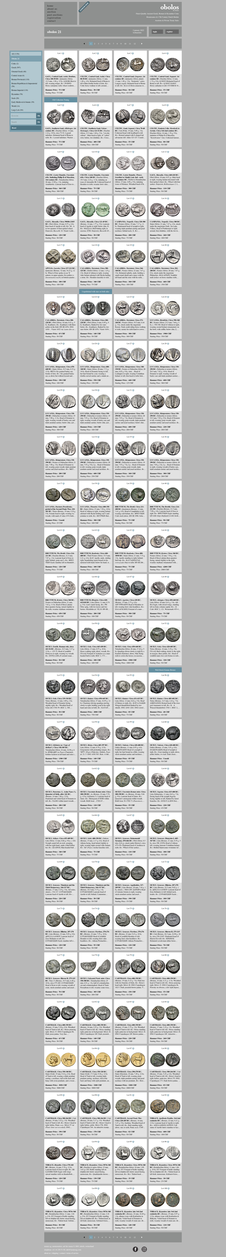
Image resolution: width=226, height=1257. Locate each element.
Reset (14, 127)
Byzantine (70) (17, 94)
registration (54, 17)
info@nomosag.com (73, 1249)
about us (52, 8)
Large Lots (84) (17, 110)
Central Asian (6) (18, 75)
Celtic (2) (15, 63)
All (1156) (15, 53)
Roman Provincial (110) (20, 79)
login (155, 31)
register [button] (170, 31)
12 (135, 43)
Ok (38, 115)
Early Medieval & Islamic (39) (23, 102)
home (50, 5)
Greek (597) (16, 67)
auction (51, 11)
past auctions (55, 14)
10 (125, 43)
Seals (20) (15, 98)
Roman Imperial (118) (20, 90)
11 (130, 43)
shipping (55, 1253)
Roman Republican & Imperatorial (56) (24, 84)
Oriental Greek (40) (19, 71)
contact (51, 20)
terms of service (72, 1253)
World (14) (16, 106)
